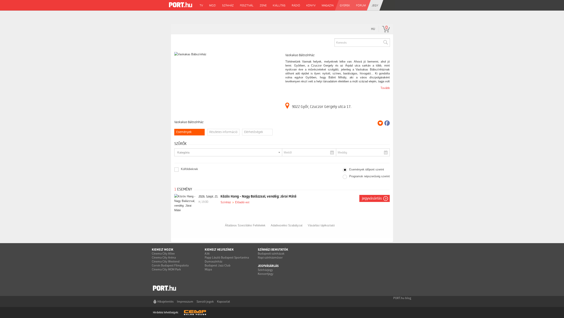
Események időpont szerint (366, 169)
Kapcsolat (223, 301)
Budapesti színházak (271, 253)
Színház (226, 202)
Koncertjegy (265, 274)
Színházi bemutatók (273, 249)
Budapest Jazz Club (217, 265)
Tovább (385, 88)
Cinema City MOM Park (166, 269)
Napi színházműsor (270, 257)
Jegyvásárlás (372, 198)
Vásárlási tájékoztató (321, 225)
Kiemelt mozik (162, 249)
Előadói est (242, 202)
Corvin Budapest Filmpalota (170, 265)
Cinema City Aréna (164, 257)
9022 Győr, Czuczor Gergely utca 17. (321, 106)
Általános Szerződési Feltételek (245, 225)
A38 (207, 253)
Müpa (208, 269)
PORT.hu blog (402, 298)
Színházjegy (265, 270)
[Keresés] (385, 42)
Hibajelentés (165, 301)
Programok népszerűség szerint (369, 176)
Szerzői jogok (205, 301)
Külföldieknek (189, 169)
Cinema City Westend (166, 261)
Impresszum (185, 301)
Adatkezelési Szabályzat (286, 225)
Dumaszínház (213, 261)
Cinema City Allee (163, 253)
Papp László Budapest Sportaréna (227, 257)
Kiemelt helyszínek (219, 249)
